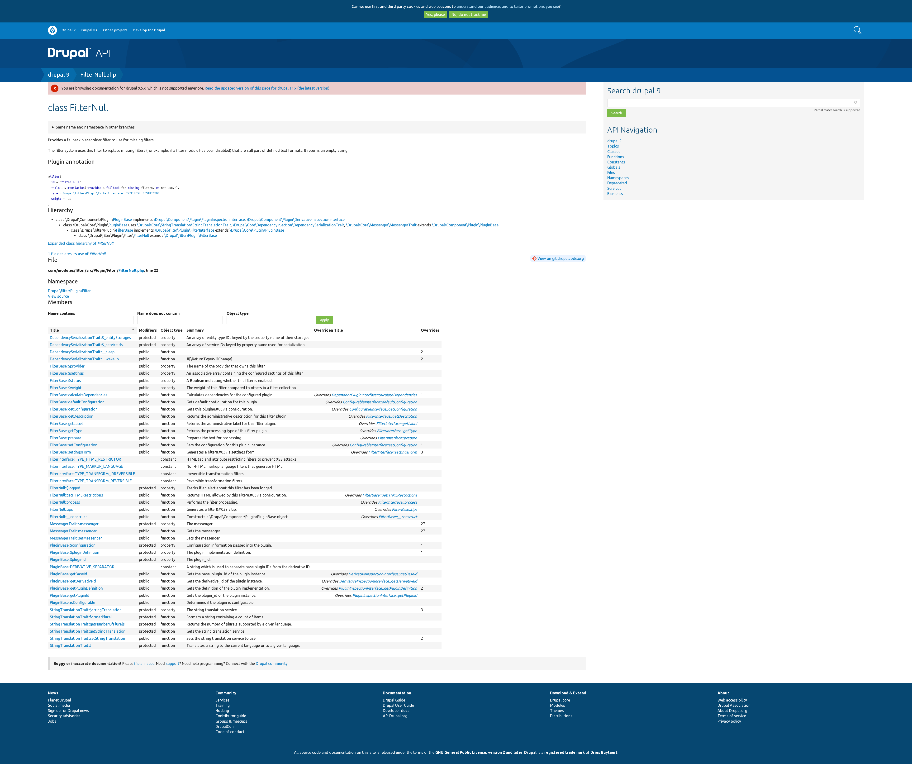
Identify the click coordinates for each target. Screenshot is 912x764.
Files (611, 172)
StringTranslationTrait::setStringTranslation (87, 638)
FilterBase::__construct (398, 517)
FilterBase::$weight (65, 388)
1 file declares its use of (76, 254)
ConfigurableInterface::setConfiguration (383, 445)
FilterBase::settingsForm (70, 452)
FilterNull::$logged (65, 488)
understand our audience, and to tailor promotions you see (508, 6)
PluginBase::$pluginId (68, 559)
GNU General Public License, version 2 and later (478, 752)
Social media (59, 705)
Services (614, 188)
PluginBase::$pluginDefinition (74, 552)
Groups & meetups (231, 721)
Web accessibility (732, 700)
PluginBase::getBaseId (68, 574)
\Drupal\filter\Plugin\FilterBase (190, 235)
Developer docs (396, 710)
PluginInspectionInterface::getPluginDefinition (378, 588)
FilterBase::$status (65, 380)
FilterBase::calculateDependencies (78, 395)
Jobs (52, 721)
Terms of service (731, 716)
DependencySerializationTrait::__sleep (82, 352)
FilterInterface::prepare (397, 438)
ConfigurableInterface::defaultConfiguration (380, 402)
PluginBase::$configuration (72, 545)
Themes (557, 710)
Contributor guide (230, 716)
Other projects (115, 30)
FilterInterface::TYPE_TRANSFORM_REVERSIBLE (91, 481)
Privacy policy (729, 721)
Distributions (561, 716)
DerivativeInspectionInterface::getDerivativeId (378, 581)
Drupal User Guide (398, 705)
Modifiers (148, 330)
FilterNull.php (98, 75)
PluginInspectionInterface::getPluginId (384, 595)
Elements (615, 193)
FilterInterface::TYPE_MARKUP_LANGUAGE (86, 466)
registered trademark (564, 752)
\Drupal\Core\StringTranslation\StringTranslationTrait (184, 225)
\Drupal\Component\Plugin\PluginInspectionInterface (199, 219)
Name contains (61, 313)
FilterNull (141, 235)
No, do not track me (468, 14)
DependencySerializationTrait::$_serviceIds (86, 345)
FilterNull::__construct (68, 517)
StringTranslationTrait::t (70, 645)
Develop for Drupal (149, 30)
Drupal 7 (69, 30)
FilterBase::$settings (67, 373)
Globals (613, 167)
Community (225, 693)
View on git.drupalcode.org (560, 258)
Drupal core (560, 700)
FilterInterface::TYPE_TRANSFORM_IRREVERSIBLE (92, 474)
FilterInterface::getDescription (391, 416)
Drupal (530, 752)
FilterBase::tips (404, 509)
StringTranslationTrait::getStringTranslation (87, 631)
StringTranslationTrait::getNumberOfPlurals (87, 624)
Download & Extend (568, 693)
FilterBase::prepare (65, 438)
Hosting (222, 710)
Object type (238, 313)
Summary (195, 330)
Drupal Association (733, 705)
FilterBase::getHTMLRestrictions (389, 495)
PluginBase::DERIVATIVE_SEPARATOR (82, 567)
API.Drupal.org (395, 716)
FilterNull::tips (61, 509)
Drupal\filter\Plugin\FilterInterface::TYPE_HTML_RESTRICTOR (111, 193)
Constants (616, 162)
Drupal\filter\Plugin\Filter (69, 291)
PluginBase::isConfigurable (72, 602)
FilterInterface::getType (397, 431)
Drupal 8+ (89, 30)
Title (92, 330)
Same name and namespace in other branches (95, 127)
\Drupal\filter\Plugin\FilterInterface (184, 230)
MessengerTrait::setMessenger (76, 538)
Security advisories (64, 716)
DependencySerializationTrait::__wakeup (84, 359)
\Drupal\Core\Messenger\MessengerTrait (381, 225)
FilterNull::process (65, 502)
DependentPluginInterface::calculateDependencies (374, 395)
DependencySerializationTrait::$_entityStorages (90, 337)
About (723, 693)
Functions (615, 157)
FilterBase (124, 230)
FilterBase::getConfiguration (74, 409)
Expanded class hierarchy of (80, 243)
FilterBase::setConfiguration (73, 445)
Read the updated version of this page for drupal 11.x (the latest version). (267, 88)
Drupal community (272, 663)
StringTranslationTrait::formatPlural (81, 617)
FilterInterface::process (397, 502)
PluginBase (122, 219)
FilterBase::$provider (67, 366)
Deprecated (617, 183)
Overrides (430, 330)
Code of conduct (229, 732)
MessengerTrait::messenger (73, 531)
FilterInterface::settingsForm (392, 452)
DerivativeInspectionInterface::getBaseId (382, 574)
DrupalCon (224, 726)
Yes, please (435, 14)
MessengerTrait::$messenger (74, 524)
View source (58, 296)
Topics (613, 146)
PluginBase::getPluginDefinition (76, 588)
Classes (613, 151)
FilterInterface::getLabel (396, 423)
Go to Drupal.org (52, 30)
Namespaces (618, 178)
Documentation (397, 693)
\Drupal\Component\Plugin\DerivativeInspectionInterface (296, 219)
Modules (557, 705)
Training (222, 705)
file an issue (144, 663)
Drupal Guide (394, 700)
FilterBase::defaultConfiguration (77, 402)
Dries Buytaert (604, 752)
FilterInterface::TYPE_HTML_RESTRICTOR (85, 459)
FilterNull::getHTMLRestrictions (76, 495)
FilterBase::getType (66, 431)
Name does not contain (158, 313)
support (172, 663)
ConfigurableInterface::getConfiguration (383, 409)
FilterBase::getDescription (71, 416)
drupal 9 (59, 75)
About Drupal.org (732, 710)
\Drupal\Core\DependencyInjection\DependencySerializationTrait (288, 225)
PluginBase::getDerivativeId (73, 581)
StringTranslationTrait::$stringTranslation (86, 610)
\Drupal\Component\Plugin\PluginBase (465, 225)
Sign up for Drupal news (68, 710)
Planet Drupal (59, 700)
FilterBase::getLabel (66, 423)
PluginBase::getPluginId (69, 595)
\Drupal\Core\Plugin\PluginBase (257, 230)
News (53, 693)
